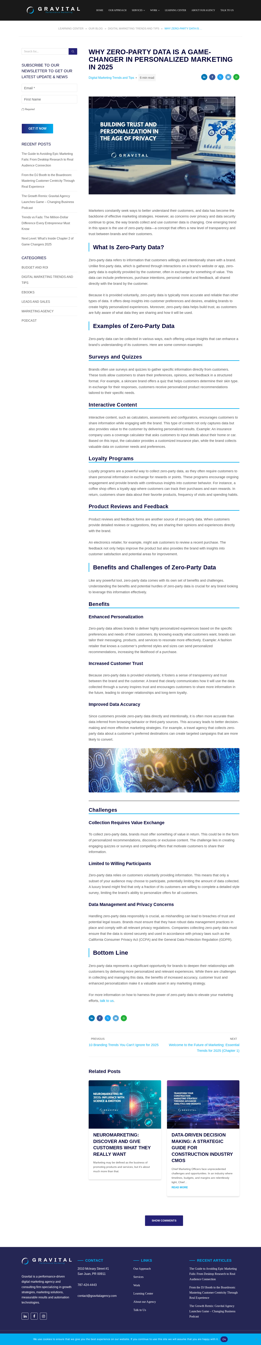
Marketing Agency (38, 311)
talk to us (107, 1001)
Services (138, 1276)
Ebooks (28, 292)
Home (99, 10)
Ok (224, 1339)
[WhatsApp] (236, 77)
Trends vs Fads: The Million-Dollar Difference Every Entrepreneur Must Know (46, 223)
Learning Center (175, 10)
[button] (144, 10)
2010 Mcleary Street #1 (93, 1268)
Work (136, 1285)
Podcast (29, 320)
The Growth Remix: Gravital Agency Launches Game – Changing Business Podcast (48, 201)
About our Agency (203, 10)
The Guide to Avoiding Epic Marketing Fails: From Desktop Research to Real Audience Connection (47, 159)
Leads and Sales (36, 301)
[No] (256, 1339)
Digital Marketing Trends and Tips (111, 77)
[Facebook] (212, 77)
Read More (180, 1188)
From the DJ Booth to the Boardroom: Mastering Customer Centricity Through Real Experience (48, 180)
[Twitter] (220, 77)
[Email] (228, 77)
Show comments (164, 1220)
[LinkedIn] (204, 77)
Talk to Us (227, 10)
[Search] (73, 51)
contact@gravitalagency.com (97, 1295)
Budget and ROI (35, 267)
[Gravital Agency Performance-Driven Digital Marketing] (53, 10)
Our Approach (117, 10)
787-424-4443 (87, 1284)
